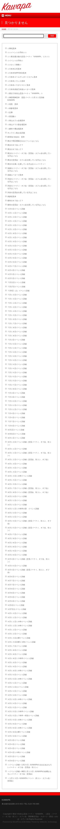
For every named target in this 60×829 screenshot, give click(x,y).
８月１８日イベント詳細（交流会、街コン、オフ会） (28, 492)
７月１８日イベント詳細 (17, 328)
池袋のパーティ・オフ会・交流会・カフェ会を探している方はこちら (29, 169)
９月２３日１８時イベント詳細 (19, 699)
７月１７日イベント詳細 (17, 323)
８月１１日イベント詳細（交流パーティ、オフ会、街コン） (29, 454)
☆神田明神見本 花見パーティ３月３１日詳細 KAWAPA (26, 98)
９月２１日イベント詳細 (17, 683)
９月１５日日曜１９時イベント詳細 (21, 642)
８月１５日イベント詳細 (17, 480)
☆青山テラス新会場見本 (17, 125)
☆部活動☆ (11, 116)
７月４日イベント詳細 (16, 413)
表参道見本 (11, 197)
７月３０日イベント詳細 (17, 401)
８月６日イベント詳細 (16, 577)
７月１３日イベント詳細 (17, 307)
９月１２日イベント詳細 (17, 630)
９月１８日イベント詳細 (17, 650)
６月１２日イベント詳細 (17, 217)
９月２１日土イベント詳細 (17, 687)
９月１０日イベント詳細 (17, 613)
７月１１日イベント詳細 (17, 303)
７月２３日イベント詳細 (17, 352)
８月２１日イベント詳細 (17, 500)
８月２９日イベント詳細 (17, 551)
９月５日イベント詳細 (16, 756)
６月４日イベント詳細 (16, 270)
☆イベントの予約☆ (15, 61)
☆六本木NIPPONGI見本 (16, 73)
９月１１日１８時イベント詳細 (19, 622)
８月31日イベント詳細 (16, 434)
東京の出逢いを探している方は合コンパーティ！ (26, 164)
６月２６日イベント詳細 (17, 258)
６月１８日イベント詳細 (17, 233)
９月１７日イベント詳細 (17, 646)
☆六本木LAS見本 (14, 69)
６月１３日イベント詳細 (17, 225)
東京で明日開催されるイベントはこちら (23, 141)
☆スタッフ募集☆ (14, 65)
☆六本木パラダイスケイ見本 (18, 85)
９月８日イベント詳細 (16, 761)
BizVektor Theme (30, 822)
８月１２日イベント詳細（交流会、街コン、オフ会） (28, 460)
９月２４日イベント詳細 (17, 703)
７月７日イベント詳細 (16, 422)
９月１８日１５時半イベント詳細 (20, 658)
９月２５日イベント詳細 (17, 707)
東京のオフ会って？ (15, 145)
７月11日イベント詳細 (16, 282)
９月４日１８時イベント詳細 (18, 752)
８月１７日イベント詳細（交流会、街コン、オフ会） (28, 488)
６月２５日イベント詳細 (17, 254)
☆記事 (10, 112)
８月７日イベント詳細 (16, 581)
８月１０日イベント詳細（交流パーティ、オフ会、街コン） (29, 443)
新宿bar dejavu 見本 (16, 137)
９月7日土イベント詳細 (16, 609)
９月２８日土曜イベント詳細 (18, 732)
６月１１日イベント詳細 (17, 213)
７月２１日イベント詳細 (17, 348)
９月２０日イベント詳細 (17, 675)
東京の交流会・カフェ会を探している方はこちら (26, 160)
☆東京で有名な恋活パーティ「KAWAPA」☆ (25, 93)
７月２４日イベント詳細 (17, 364)
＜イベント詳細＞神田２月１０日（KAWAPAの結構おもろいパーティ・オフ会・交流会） (29, 772)
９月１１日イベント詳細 (17, 617)
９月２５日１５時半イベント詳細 (20, 711)
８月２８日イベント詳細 (17, 538)
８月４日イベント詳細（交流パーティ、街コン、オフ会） (28, 571)
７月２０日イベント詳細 (17, 344)
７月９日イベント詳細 (16, 426)
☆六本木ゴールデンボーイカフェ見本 (22, 77)
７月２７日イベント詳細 (17, 385)
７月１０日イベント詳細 (17, 295)
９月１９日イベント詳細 (17, 662)
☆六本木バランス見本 (16, 81)
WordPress (17, 822)
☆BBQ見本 (11, 48)
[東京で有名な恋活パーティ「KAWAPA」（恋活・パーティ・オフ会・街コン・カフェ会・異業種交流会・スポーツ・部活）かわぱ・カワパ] (16, 8)
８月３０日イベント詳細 (17, 566)
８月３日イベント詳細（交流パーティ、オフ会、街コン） (28, 560)
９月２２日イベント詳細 (17, 691)
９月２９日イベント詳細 (17, 736)
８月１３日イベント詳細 (17, 464)
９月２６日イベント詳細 (17, 724)
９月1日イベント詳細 (15, 605)
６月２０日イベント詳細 (17, 246)
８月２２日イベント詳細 (17, 513)
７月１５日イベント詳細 (17, 315)
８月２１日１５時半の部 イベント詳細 (23, 509)
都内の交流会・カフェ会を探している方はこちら (26, 205)
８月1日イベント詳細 (15, 430)
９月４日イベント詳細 (16, 744)
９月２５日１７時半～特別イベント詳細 (23, 716)
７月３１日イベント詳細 (17, 405)
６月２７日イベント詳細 (17, 266)
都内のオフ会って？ (15, 201)
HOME (4, 29)
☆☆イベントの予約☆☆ (17, 52)
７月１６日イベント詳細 (17, 319)
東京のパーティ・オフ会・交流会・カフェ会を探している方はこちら (29, 154)
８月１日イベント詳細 (16, 438)
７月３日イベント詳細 (16, 393)
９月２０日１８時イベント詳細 (19, 679)
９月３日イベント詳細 (16, 740)
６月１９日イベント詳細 (17, 237)
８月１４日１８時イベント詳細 (19, 476)
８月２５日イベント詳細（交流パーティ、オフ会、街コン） (29, 529)
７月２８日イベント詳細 (17, 389)
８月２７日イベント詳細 (17, 534)
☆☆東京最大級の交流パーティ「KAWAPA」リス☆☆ (28, 57)
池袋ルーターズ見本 (15, 175)
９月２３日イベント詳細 (17, 695)
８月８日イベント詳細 (16, 589)
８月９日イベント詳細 (16, 597)
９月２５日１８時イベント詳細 (19, 720)
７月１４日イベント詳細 (17, 311)
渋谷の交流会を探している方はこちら (22, 192)
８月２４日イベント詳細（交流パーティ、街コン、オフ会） (29, 522)
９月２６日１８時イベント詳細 (19, 728)
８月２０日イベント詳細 (17, 496)
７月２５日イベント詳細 (17, 377)
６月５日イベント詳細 (16, 274)
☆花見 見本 (12, 104)
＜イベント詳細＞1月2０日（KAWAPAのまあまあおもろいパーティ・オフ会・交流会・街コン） (29, 766)
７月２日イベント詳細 (16, 340)
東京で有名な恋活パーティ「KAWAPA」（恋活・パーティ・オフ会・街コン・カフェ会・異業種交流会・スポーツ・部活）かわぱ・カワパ (30, 816)
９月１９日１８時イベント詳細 (19, 671)
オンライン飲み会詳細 (16, 133)
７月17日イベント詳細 (16, 287)
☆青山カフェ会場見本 (16, 121)
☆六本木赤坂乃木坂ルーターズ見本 (21, 89)
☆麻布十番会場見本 (15, 129)
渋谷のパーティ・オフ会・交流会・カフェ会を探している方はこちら (29, 180)
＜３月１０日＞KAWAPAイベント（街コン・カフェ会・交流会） (29, 779)
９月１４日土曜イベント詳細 (18, 638)
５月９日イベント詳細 (16, 209)
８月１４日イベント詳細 (17, 468)
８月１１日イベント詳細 (17, 449)
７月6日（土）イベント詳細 (18, 291)
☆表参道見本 (12, 108)
